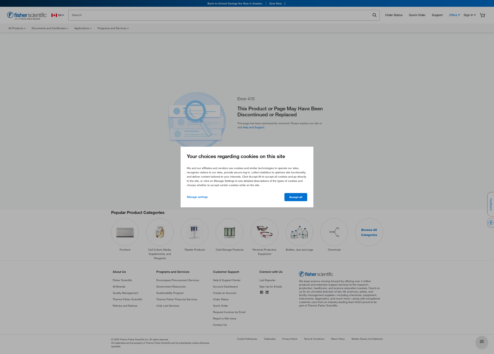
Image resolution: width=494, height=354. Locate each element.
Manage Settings (197, 197)
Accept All (295, 197)
